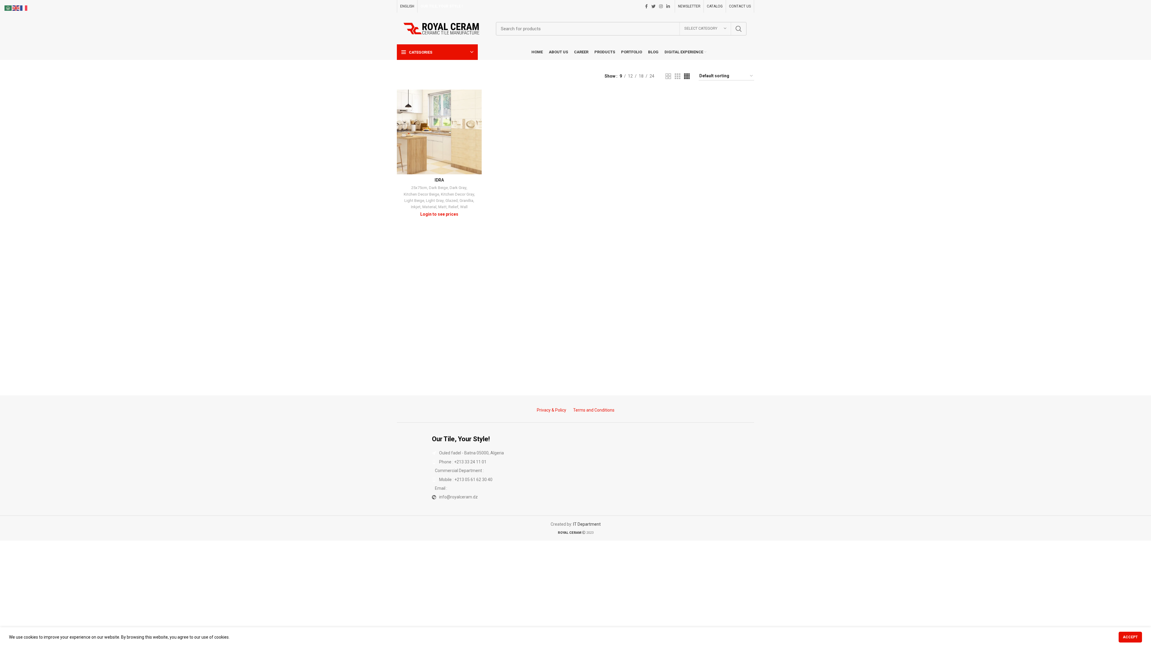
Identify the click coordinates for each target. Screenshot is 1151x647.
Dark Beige (438, 187)
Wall (464, 207)
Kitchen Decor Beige (421, 194)
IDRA (439, 180)
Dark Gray (458, 187)
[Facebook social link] (646, 6)
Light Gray (435, 200)
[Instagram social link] (661, 6)
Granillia (466, 200)
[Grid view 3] (677, 76)
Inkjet (416, 207)
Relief (453, 207)
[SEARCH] (738, 29)
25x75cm (419, 187)
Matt (442, 207)
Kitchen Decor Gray (457, 194)
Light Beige (414, 200)
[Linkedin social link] (668, 6)
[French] (24, 7)
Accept (1130, 637)
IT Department (587, 524)
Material (429, 207)
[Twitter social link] (653, 6)
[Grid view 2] (668, 76)
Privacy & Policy (551, 410)
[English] (16, 7)
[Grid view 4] (687, 76)
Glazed (451, 200)
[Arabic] (8, 7)
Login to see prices (439, 214)
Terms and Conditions (593, 410)
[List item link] (575, 462)
